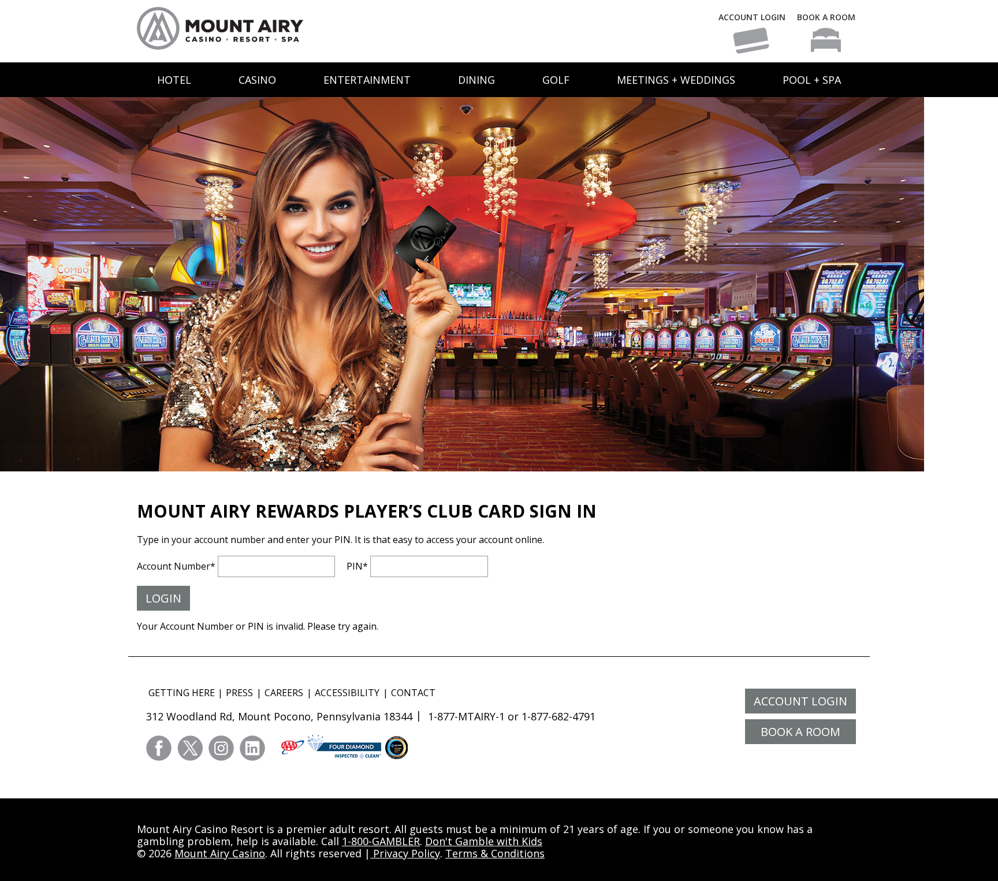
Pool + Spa (812, 80)
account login (800, 701)
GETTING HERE (181, 692)
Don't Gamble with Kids (483, 841)
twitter (190, 748)
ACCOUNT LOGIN (751, 17)
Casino (257, 80)
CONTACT (413, 692)
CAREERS (284, 692)
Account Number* (176, 566)
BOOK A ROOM (826, 17)
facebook (159, 748)
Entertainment (367, 80)
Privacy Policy (405, 853)
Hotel (174, 80)
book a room (800, 731)
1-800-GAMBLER (381, 841)
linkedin (252, 748)
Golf (555, 80)
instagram (221, 748)
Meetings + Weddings (676, 80)
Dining (476, 80)
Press (239, 692)
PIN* (357, 566)
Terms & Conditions (495, 853)
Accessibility (347, 692)
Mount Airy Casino (219, 853)
